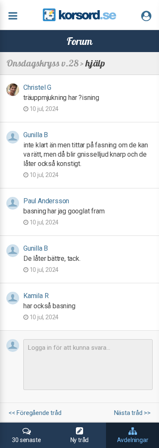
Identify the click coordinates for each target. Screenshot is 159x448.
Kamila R (35, 296)
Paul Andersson (46, 201)
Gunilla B (35, 135)
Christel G (37, 87)
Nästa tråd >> (132, 413)
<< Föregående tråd (34, 413)
